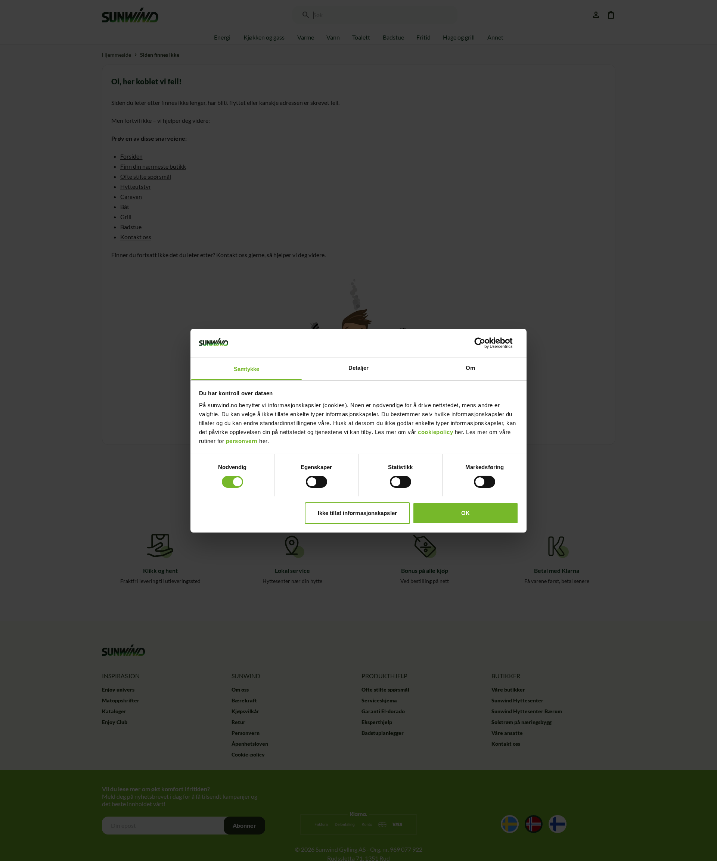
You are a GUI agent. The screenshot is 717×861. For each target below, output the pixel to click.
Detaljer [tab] (358, 367)
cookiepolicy (435, 431)
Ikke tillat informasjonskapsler (357, 512)
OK (465, 512)
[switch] (316, 482)
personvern (242, 440)
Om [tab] (470, 367)
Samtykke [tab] (247, 368)
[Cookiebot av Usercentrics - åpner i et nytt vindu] (485, 343)
